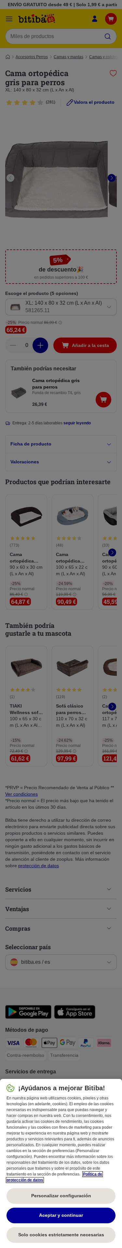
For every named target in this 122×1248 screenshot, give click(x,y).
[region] (61, 1163)
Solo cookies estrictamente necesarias (61, 1234)
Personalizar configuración (61, 1195)
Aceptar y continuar (61, 1215)
